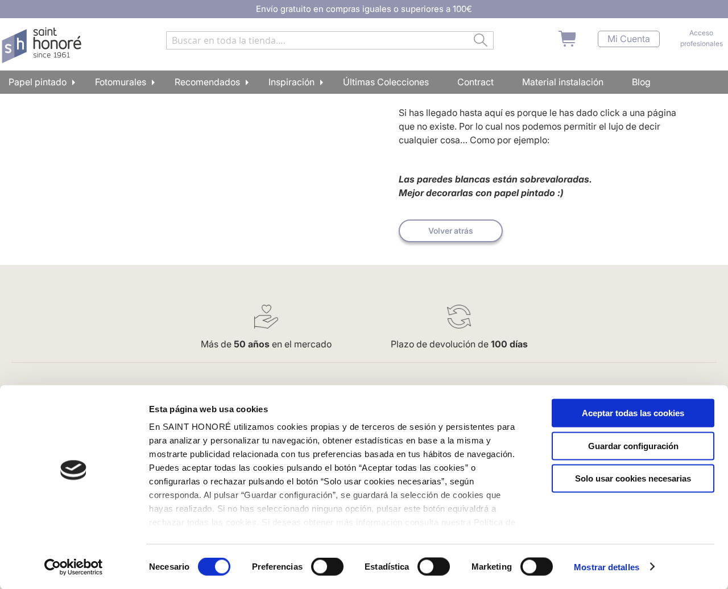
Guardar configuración (633, 445)
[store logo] (43, 45)
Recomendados (207, 82)
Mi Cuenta (628, 39)
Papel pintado (38, 82)
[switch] (327, 567)
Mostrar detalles (606, 566)
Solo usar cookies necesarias (633, 478)
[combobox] (330, 40)
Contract (475, 82)
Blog (641, 82)
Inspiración (291, 82)
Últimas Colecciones (386, 82)
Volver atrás (450, 230)
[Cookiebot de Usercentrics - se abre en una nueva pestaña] (73, 566)
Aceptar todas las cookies (633, 413)
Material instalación (562, 82)
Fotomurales (120, 82)
